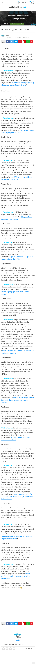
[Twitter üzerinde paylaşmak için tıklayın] (12, 41)
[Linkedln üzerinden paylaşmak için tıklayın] (16, 41)
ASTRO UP (6, 24)
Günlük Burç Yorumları (17, 24)
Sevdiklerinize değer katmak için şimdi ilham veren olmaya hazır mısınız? (17, 400)
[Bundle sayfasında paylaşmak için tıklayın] (31, 41)
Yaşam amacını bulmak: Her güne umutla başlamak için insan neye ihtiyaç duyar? (17, 496)
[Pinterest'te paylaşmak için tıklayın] (20, 41)
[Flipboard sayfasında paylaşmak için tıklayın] (24, 41)
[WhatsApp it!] (28, 41)
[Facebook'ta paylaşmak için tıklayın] (8, 41)
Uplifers (8, 35)
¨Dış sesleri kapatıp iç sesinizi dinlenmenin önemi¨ (16, 292)
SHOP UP (23, 2)
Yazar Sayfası (28, 649)
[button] (2, 2)
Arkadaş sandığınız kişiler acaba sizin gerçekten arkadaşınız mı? (16, 576)
